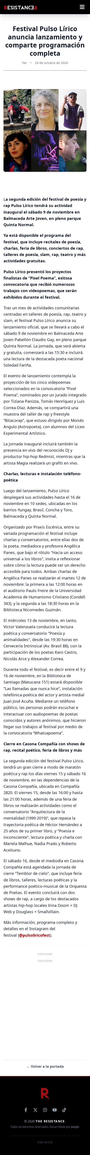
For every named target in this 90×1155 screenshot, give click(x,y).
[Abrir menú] (82, 7)
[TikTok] (64, 1110)
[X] (35, 1110)
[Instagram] (45, 1110)
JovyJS (75, 1127)
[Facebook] (26, 1110)
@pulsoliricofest (34, 935)
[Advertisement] (45, 1008)
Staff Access (45, 1142)
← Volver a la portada (45, 1066)
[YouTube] (54, 1110)
